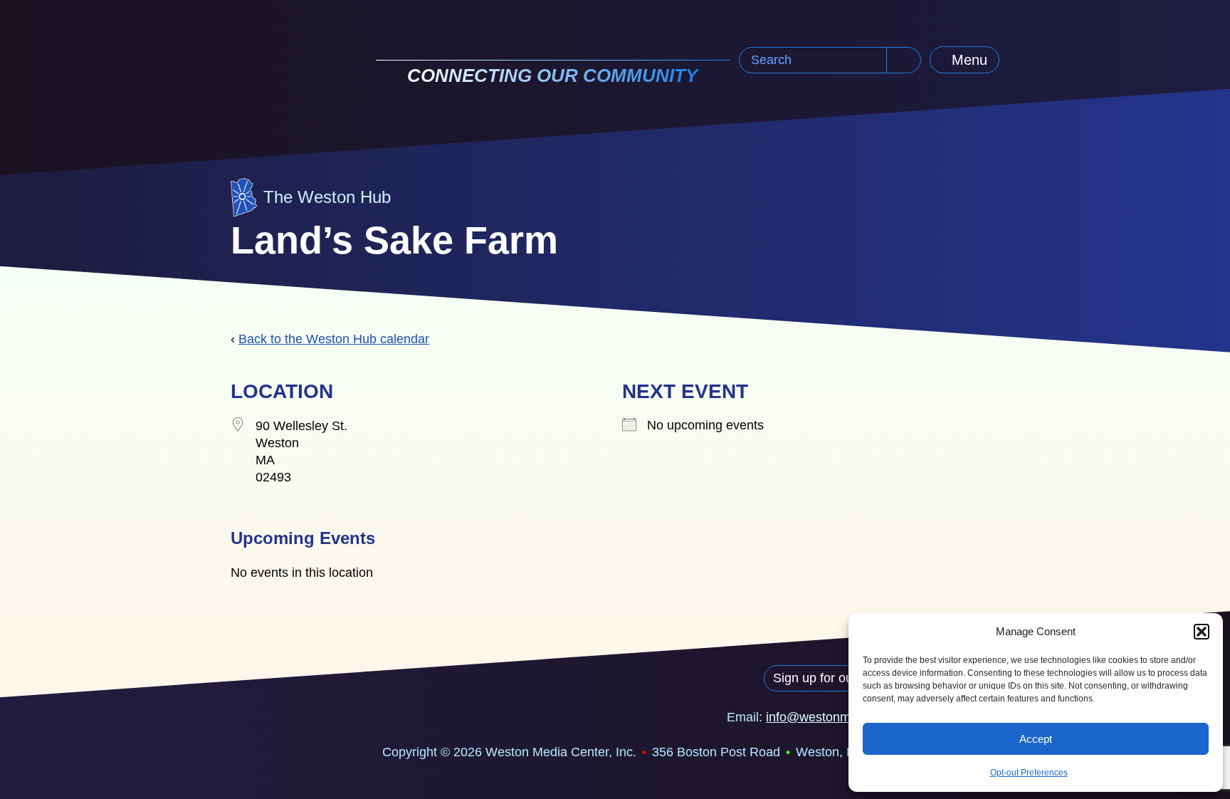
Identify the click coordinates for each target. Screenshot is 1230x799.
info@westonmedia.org (831, 717)
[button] (1201, 632)
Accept (1035, 739)
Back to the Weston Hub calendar (333, 339)
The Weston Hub (327, 197)
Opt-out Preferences (1029, 773)
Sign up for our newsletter (846, 678)
